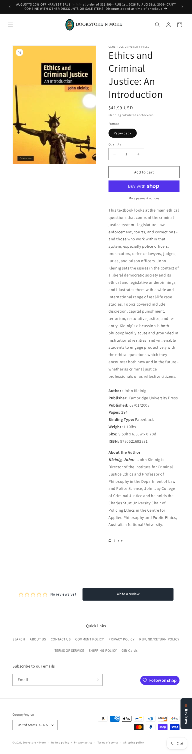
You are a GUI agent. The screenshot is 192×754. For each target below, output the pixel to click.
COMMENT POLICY (89, 639)
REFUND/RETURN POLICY (159, 639)
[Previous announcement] (9, 6)
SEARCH (18, 639)
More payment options (144, 198)
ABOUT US (38, 639)
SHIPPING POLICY (103, 650)
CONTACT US (61, 639)
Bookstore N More (34, 742)
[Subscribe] (96, 680)
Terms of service (108, 742)
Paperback (123, 133)
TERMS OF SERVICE (69, 650)
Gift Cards (130, 650)
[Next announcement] (182, 6)
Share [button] (118, 540)
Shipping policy (133, 742)
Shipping (114, 115)
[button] (10, 24)
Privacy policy (83, 742)
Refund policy (60, 742)
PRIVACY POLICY (121, 639)
